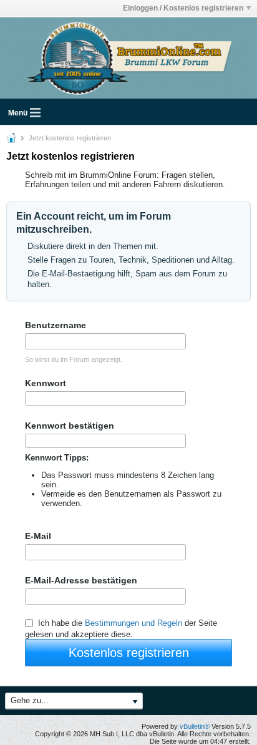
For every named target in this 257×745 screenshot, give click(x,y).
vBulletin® (195, 726)
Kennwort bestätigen (69, 426)
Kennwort (45, 383)
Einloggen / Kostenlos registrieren (183, 8)
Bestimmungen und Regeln (133, 623)
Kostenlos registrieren (129, 653)
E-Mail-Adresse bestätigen (81, 580)
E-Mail (38, 536)
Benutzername (55, 325)
